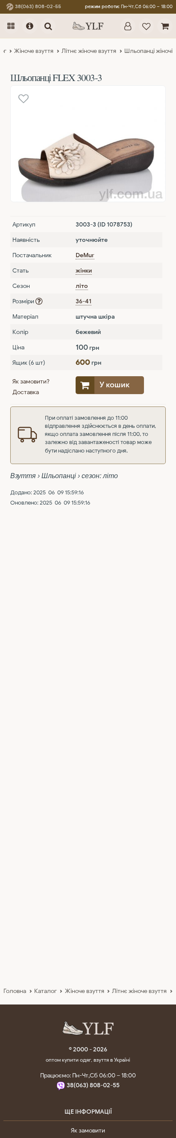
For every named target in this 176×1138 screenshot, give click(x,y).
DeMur (85, 255)
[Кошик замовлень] (164, 25)
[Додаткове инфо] (29, 25)
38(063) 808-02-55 (37, 6)
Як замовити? (31, 381)
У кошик (114, 384)
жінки (84, 270)
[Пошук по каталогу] (48, 25)
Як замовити (88, 1130)
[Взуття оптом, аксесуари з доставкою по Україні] (88, 26)
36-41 (83, 301)
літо (82, 286)
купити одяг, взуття (86, 1060)
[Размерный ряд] (38, 301)
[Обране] (146, 25)
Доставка (25, 392)
